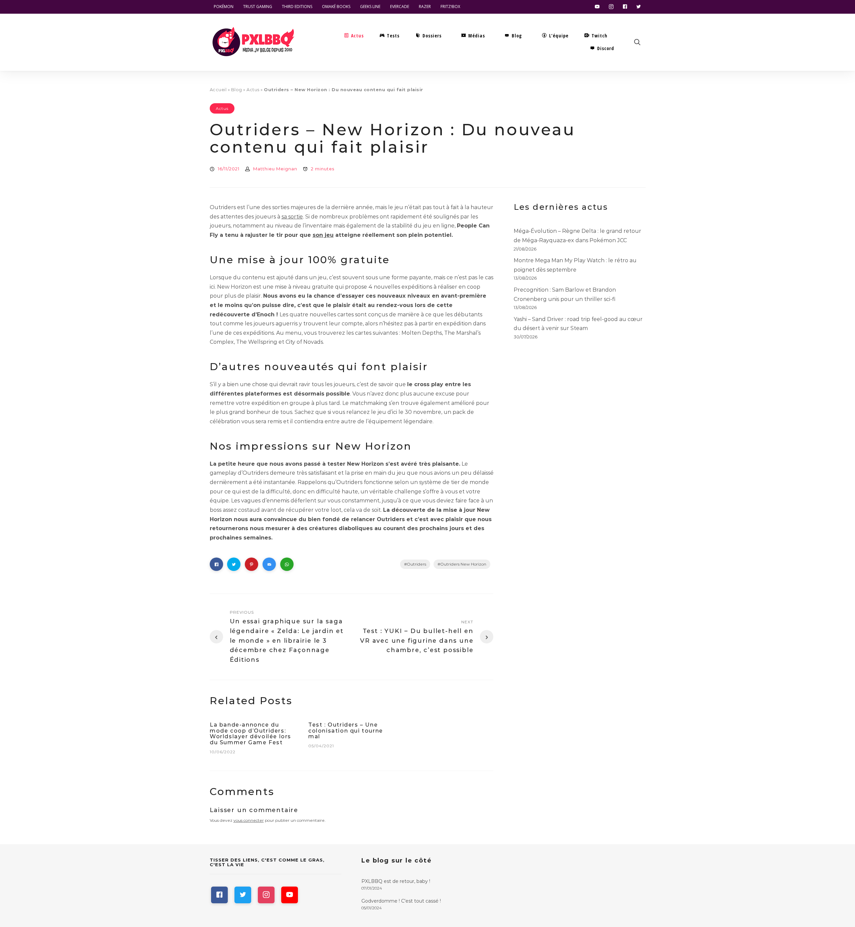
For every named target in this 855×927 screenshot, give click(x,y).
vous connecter (248, 820)
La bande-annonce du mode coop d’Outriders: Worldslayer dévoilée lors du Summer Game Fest (250, 734)
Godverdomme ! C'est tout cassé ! (401, 901)
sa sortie (292, 216)
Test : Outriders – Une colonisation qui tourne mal (345, 731)
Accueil (218, 89)
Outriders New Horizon (463, 564)
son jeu (323, 235)
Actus (253, 89)
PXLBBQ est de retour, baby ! (395, 881)
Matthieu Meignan (275, 168)
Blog (236, 89)
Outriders (416, 564)
